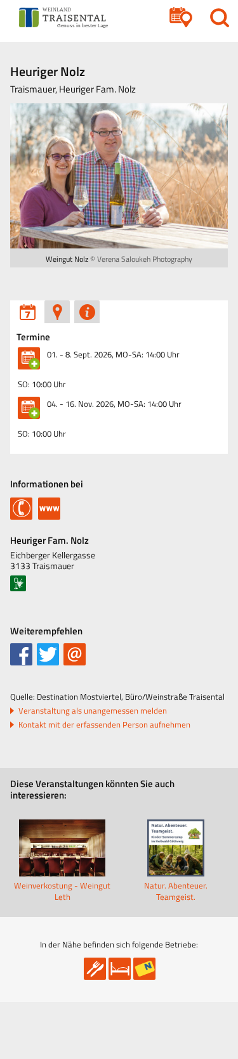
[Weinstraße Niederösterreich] (18, 583)
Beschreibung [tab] (87, 311)
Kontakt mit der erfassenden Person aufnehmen (104, 724)
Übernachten (120, 969)
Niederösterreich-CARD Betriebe (144, 969)
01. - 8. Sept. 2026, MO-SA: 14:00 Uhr (113, 354)
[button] (21, 654)
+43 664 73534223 (21, 507)
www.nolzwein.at (49, 507)
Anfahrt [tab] (57, 311)
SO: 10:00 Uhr (42, 384)
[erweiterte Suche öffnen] (181, 17)
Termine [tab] (27, 311)
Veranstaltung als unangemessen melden (92, 710)
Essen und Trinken (95, 969)
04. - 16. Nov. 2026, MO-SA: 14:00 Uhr (114, 403)
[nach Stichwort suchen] (219, 17)
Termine (33, 337)
